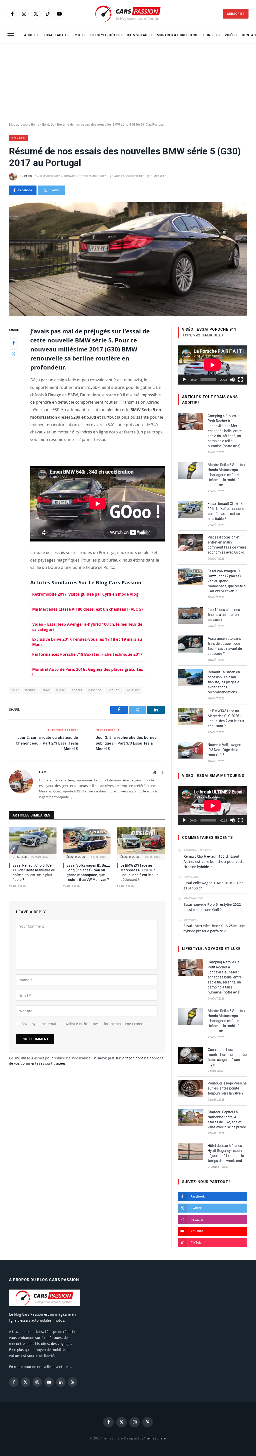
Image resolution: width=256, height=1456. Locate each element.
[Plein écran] (240, 379)
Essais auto (55, 35)
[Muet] (232, 379)
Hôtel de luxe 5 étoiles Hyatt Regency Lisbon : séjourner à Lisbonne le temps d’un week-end (226, 1153)
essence (94, 690)
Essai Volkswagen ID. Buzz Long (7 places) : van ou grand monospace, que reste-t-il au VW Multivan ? (88, 872)
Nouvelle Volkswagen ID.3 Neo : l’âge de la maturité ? (224, 750)
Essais (77, 690)
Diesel (61, 690)
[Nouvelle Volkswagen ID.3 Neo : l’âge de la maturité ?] (190, 750)
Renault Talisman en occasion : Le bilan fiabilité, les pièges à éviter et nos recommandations (224, 682)
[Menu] (11, 35)
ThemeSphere (155, 1438)
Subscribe (235, 14)
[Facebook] (13, 342)
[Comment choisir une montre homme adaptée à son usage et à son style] (190, 1055)
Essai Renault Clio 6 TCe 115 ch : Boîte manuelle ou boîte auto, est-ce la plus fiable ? (33, 872)
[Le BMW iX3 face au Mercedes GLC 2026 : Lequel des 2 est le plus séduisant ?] (140, 840)
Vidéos (231, 35)
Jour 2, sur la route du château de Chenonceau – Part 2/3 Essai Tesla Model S (47, 743)
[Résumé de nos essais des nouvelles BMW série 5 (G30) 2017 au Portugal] (128, 259)
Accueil (31, 35)
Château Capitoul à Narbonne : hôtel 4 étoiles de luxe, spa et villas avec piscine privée (227, 1119)
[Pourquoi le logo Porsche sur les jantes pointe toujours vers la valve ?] (190, 1088)
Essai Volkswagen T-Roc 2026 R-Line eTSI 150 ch (214, 885)
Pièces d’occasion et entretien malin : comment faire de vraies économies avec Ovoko (227, 544)
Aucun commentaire (129, 176)
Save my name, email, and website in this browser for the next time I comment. (86, 1023)
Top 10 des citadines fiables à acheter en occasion (224, 615)
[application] (212, 365)
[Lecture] (184, 379)
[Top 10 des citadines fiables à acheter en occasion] (190, 615)
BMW (46, 690)
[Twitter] (13, 353)
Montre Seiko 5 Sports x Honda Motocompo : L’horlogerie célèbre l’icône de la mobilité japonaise (226, 475)
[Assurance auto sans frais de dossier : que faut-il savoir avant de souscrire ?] (190, 644)
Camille (30, 176)
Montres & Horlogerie (177, 35)
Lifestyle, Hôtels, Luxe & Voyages (121, 35)
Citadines (19, 857)
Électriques (75, 857)
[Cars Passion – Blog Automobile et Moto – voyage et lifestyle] (128, 14)
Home (35, 124)
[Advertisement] (128, 83)
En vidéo (48, 124)
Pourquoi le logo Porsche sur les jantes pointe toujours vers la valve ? (227, 1088)
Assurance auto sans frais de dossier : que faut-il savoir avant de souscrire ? (225, 646)
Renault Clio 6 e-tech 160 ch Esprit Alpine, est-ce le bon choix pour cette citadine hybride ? (214, 861)
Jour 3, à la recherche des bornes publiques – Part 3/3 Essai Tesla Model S (126, 743)
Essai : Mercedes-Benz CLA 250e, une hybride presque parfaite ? (214, 928)
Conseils (211, 35)
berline (30, 690)
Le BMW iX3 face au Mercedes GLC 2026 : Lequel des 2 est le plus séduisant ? (139, 872)
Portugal (114, 690)
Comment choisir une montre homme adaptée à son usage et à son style (227, 1057)
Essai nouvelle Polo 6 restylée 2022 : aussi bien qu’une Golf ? (213, 907)
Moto (79, 35)
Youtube (132, 690)
